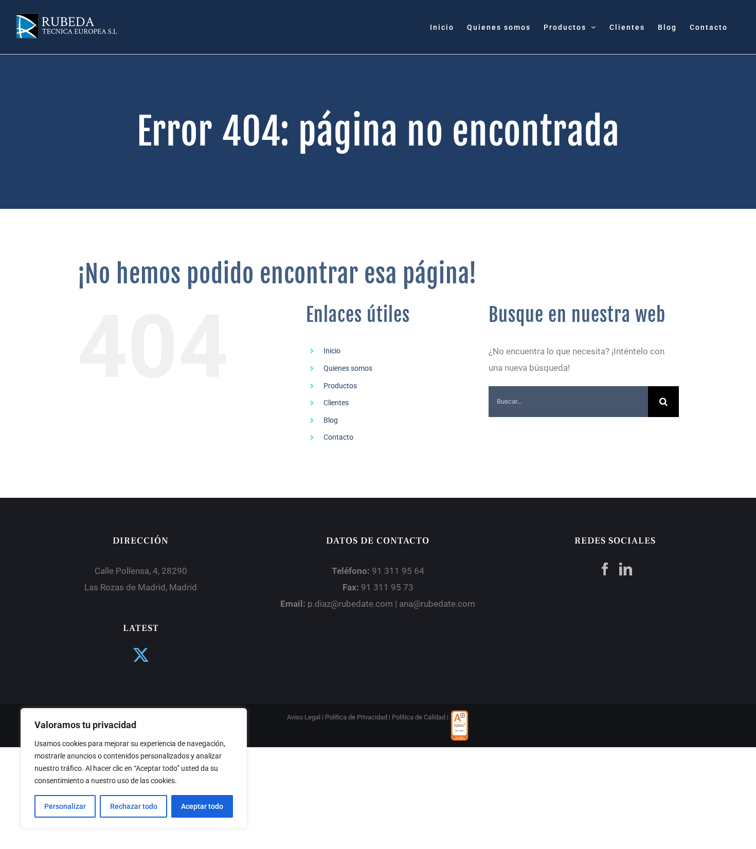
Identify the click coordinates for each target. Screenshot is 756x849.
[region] (134, 768)
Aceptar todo (202, 806)
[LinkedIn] (625, 569)
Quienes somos (347, 368)
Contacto (338, 437)
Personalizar (65, 806)
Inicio (331, 351)
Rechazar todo (133, 806)
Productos (340, 386)
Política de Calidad (418, 717)
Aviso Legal (303, 717)
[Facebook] (605, 569)
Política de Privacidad (356, 717)
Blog (330, 420)
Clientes (336, 403)
